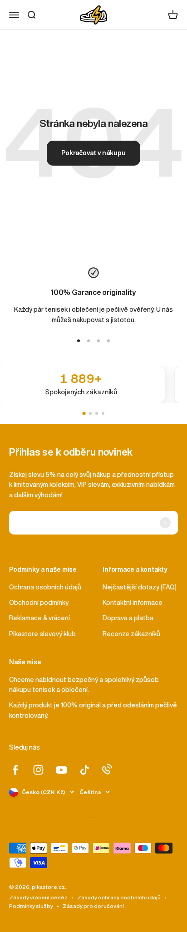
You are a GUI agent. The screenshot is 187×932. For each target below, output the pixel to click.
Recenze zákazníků (131, 634)
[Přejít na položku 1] (78, 340)
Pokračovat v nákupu (93, 153)
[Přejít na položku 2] (88, 340)
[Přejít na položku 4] (108, 340)
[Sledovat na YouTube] (61, 770)
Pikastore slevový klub (42, 634)
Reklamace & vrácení (39, 618)
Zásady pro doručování (93, 906)
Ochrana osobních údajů (45, 587)
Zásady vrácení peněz (38, 897)
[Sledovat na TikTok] (85, 770)
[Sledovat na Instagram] (38, 770)
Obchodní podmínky (39, 602)
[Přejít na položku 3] (98, 340)
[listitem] (93, 384)
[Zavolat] (107, 769)
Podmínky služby (31, 906)
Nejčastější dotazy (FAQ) (140, 587)
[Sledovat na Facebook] (15, 770)
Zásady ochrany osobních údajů (119, 897)
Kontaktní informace (132, 602)
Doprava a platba (128, 618)
